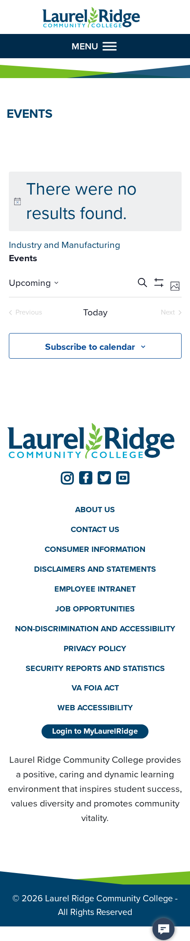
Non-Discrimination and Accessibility (95, 628)
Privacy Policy (95, 648)
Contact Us (95, 529)
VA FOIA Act (95, 688)
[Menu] (110, 46)
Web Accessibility (95, 707)
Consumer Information (95, 549)
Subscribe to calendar (90, 346)
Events (23, 258)
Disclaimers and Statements (95, 569)
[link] (67, 477)
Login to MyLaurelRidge (95, 731)
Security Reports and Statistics (95, 668)
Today (95, 312)
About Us (95, 509)
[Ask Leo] (163, 929)
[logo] (91, 18)
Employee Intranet (95, 589)
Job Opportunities (95, 609)
